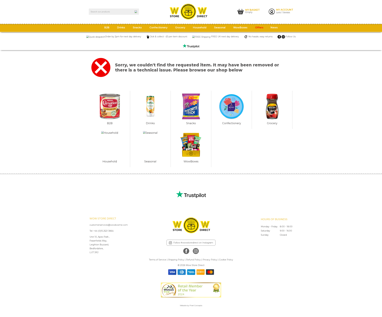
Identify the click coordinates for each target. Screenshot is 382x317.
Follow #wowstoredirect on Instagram (193, 242)
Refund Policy (193, 259)
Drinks (121, 27)
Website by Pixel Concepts (191, 305)
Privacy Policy (210, 259)
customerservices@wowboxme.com (109, 225)
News (274, 27)
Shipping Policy (176, 259)
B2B (106, 27)
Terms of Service (157, 259)
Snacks (137, 27)
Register (286, 12)
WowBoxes (240, 27)
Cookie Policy (226, 259)
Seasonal (219, 27)
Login (278, 12)
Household (199, 27)
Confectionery (158, 27)
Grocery (180, 27)
